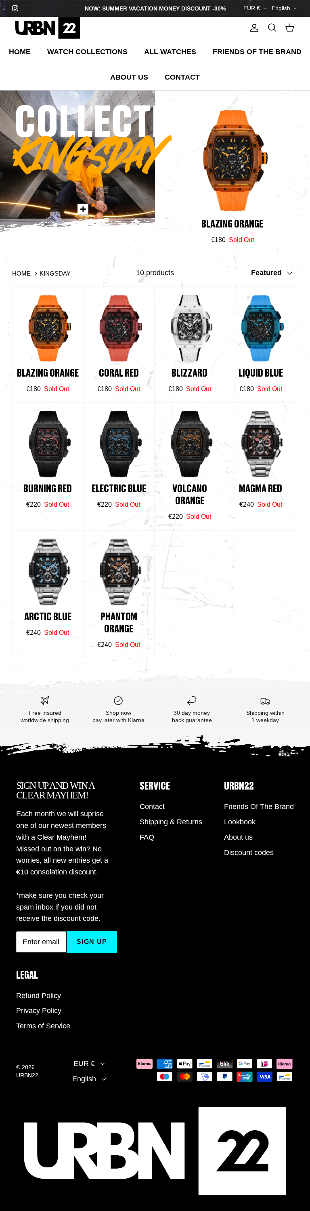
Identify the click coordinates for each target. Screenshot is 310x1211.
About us (129, 77)
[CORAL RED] (119, 328)
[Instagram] (15, 8)
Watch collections (87, 52)
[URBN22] (47, 28)
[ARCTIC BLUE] (48, 572)
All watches (170, 52)
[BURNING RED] (48, 444)
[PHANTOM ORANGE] (119, 572)
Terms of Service (43, 1026)
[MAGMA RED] (260, 444)
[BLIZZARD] (190, 328)
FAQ (147, 837)
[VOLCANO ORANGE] (190, 444)
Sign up (92, 941)
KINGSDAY (55, 273)
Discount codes (249, 853)
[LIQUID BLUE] (260, 328)
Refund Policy (38, 996)
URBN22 (27, 1075)
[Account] (252, 28)
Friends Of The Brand (257, 52)
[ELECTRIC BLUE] (119, 444)
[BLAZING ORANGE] (233, 161)
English (281, 8)
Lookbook (240, 822)
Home (20, 52)
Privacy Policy (38, 1011)
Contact (182, 77)
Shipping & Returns (171, 822)
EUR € (251, 8)
